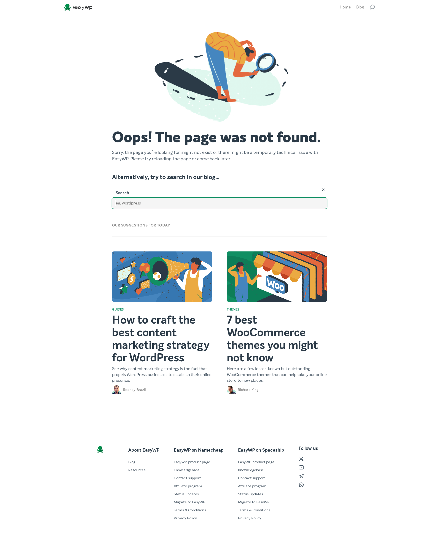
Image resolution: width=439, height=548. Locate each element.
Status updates (186, 494)
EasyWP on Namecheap (199, 450)
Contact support (187, 478)
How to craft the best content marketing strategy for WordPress (160, 339)
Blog (131, 462)
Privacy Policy (185, 518)
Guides (118, 309)
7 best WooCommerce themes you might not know (272, 339)
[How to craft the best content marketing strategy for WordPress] (162, 276)
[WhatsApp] (301, 485)
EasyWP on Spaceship (261, 450)
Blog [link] (360, 7)
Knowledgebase (187, 470)
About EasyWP (143, 450)
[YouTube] (301, 467)
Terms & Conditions (190, 510)
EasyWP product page (192, 462)
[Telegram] (301, 476)
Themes (233, 309)
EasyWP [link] (79, 7)
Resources (136, 470)
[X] (301, 458)
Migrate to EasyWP (190, 502)
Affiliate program (188, 486)
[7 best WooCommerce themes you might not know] (277, 276)
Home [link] (345, 7)
